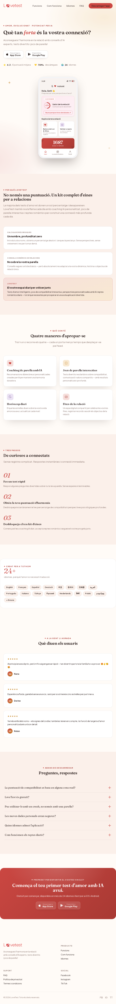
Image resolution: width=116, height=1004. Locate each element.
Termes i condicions (12, 983)
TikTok (64, 983)
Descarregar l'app (101, 6)
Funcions (37, 6)
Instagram (65, 979)
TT (111, 997)
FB (101, 997)
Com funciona (54, 6)
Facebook (66, 975)
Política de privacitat (12, 979)
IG (106, 997)
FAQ (82, 6)
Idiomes (70, 6)
